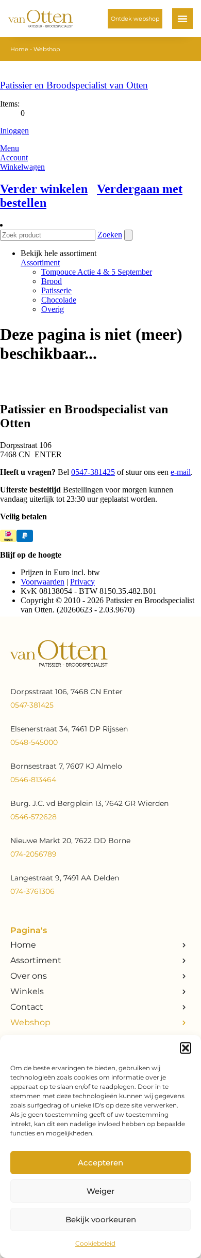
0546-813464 (33, 779)
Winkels (27, 991)
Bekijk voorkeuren (100, 1219)
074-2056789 (33, 854)
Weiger (100, 1191)
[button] (185, 1048)
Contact (26, 1007)
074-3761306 (32, 891)
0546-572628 (33, 816)
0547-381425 (32, 705)
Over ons (28, 976)
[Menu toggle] (182, 18)
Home (19, 49)
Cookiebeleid (95, 1243)
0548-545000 (34, 742)
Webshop (30, 1022)
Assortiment (35, 960)
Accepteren (100, 1162)
